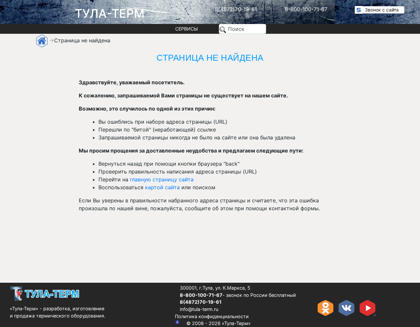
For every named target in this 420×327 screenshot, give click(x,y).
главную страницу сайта (162, 179)
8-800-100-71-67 (306, 9)
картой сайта (162, 187)
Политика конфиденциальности (212, 316)
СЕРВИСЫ (186, 28)
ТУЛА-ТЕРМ (109, 13)
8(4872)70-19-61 (236, 9)
